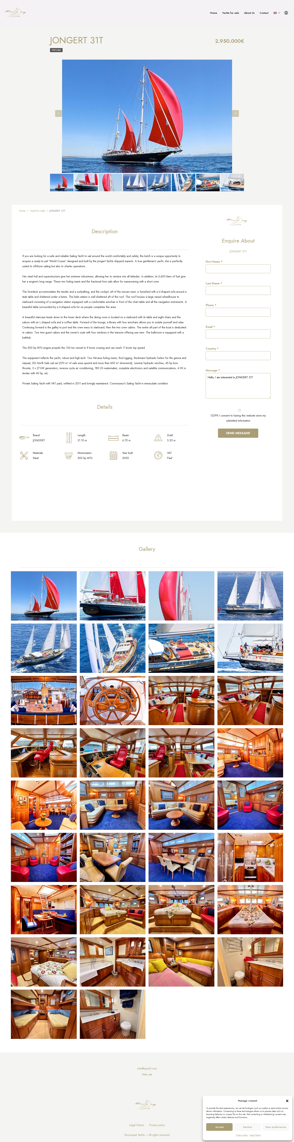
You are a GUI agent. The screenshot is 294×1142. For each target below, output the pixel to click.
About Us (249, 13)
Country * (212, 349)
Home (213, 13)
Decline (247, 1127)
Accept (219, 1127)
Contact (264, 13)
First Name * (214, 262)
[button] (287, 1100)
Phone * (211, 305)
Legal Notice (255, 1135)
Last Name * (214, 283)
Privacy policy (242, 1135)
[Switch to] (277, 13)
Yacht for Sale (37, 211)
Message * (213, 370)
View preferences (275, 1127)
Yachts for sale (230, 13)
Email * (210, 327)
